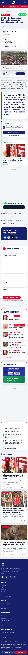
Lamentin (18, 220)
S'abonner (23, 14)
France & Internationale (6, 594)
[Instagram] (10, 577)
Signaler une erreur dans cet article (11, 213)
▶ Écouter (20, 73)
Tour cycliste (4, 608)
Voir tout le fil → (8, 358)
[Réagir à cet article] (12, 46)
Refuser (7, 652)
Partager (7, 46)
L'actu (2, 587)
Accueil (3, 11)
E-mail (5, 282)
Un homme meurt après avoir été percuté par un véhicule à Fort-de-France (13, 476)
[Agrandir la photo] (14, 58)
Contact (3, 625)
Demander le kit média (14, 135)
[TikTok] (6, 577)
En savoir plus (4, 649)
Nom (4, 276)
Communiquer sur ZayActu (7, 632)
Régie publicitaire (5, 620)
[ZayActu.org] (14, 2)
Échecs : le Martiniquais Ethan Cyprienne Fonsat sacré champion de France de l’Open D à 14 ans (13, 510)
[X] (12, 237)
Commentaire (6, 259)
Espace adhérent (5, 618)
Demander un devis (5, 639)
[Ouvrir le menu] (3, 2)
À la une (3, 591)
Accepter (20, 652)
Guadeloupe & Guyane (6, 596)
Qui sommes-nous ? (5, 615)
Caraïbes (3, 589)
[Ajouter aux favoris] (15, 46)
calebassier (10, 220)
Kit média (3, 637)
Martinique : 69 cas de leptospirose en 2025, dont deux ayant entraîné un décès (13, 544)
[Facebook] (5, 237)
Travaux (12, 223)
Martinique (8, 11)
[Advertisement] (14, 185)
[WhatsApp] (8, 237)
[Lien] (16, 237)
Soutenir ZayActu (5, 623)
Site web (5, 289)
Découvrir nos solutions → (14, 132)
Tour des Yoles (4, 606)
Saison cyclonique (5, 603)
